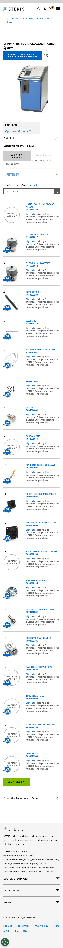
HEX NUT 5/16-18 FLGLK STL (40, 582)
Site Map (7, 925)
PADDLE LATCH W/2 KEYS (39, 668)
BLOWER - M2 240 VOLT (38, 264)
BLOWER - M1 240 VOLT (38, 235)
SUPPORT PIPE (33, 293)
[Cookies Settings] (5, 942)
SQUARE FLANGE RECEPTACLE (41, 524)
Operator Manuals (17, 131)
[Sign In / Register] (45, 8)
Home (14, 18)
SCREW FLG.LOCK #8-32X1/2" (40, 610)
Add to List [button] (44, 154)
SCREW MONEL (33, 437)
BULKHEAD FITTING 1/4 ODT (40, 726)
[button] (40, 12)
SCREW (32, 408)
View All (32, 185)
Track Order (23, 925)
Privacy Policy (41, 925)
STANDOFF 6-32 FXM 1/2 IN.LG (41, 553)
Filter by (13, 174)
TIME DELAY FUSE (35, 697)
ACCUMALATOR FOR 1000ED (40, 351)
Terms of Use (21, 931)
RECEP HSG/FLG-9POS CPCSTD (41, 495)
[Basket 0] (50, 8)
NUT (32, 380)
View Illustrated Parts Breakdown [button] (22, 55)
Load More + (17, 782)
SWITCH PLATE (33, 754)
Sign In (29, 213)
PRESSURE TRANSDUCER (38, 639)
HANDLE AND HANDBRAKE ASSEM (40, 207)
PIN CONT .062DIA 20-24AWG (40, 466)
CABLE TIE (32, 322)
